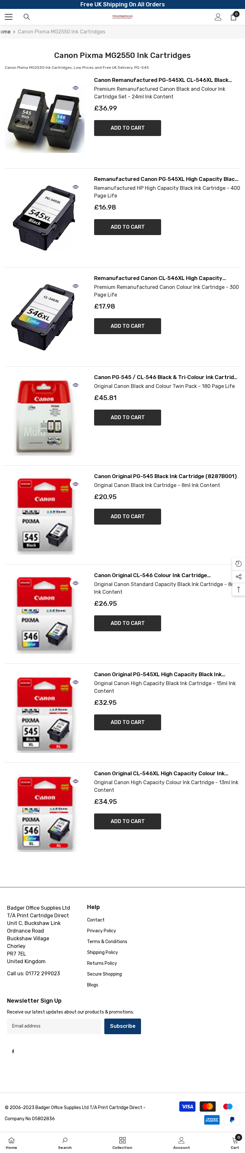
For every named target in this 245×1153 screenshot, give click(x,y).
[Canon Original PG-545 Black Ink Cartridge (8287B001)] (45, 515)
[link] (64, 1143)
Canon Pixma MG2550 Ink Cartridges (61, 32)
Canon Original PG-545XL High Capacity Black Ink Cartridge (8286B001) (158, 674)
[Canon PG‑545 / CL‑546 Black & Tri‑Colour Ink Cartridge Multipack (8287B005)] (45, 416)
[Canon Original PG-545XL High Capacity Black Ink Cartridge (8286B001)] (45, 713)
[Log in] (218, 16)
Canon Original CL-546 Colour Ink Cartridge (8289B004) (150, 575)
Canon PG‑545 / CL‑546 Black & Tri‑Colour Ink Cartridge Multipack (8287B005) (167, 377)
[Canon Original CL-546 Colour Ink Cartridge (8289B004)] (45, 614)
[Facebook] (13, 1051)
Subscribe (123, 1026)
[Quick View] (75, 88)
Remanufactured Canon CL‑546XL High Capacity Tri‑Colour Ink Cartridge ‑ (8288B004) (158, 278)
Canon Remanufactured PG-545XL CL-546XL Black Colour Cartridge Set (161, 80)
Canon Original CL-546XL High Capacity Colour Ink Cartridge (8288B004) (159, 773)
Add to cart (128, 128)
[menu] (8, 17)
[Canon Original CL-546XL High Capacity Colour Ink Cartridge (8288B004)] (45, 812)
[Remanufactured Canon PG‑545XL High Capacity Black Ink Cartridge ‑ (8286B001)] (45, 218)
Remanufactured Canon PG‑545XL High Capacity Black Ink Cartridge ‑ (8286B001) (166, 179)
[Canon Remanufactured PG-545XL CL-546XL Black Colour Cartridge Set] (45, 119)
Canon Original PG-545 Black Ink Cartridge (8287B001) (165, 476)
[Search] (27, 17)
